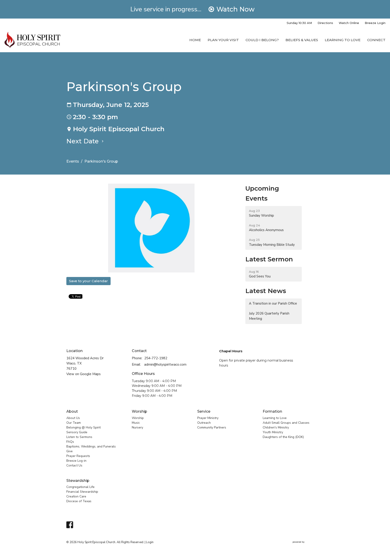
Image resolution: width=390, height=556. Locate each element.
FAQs (70, 442)
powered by (305, 545)
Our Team (73, 423)
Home (195, 40)
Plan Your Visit (223, 40)
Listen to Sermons (79, 437)
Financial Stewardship (82, 492)
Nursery (137, 427)
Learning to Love (342, 40)
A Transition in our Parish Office (273, 303)
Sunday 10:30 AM (299, 23)
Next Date (83, 141)
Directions (325, 23)
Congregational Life (80, 487)
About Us (73, 418)
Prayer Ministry (207, 418)
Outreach (204, 423)
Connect (376, 40)
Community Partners (211, 427)
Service (203, 411)
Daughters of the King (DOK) (283, 437)
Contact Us (74, 465)
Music (136, 423)
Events (72, 161)
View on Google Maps (83, 374)
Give (69, 451)
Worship (139, 411)
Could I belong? (262, 40)
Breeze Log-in (76, 461)
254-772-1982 (155, 358)
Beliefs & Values (302, 40)
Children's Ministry (276, 427)
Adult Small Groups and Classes (286, 423)
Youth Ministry (273, 432)
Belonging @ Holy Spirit (83, 427)
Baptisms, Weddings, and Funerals (91, 446)
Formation (272, 411)
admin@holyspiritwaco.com (165, 364)
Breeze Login (375, 23)
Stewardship (77, 480)
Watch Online (349, 23)
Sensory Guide (76, 432)
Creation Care (76, 496)
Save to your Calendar (88, 281)
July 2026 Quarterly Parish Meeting (269, 316)
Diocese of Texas (78, 501)
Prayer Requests (78, 456)
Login (149, 542)
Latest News (265, 291)
